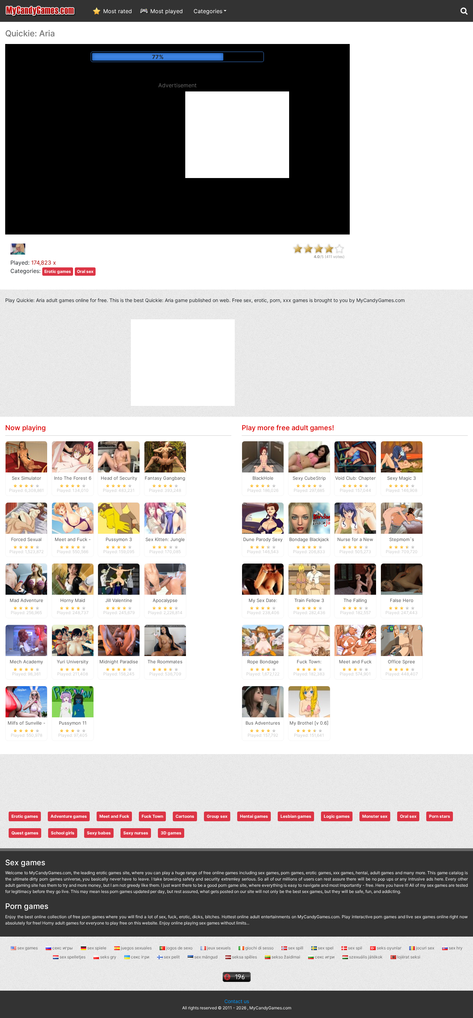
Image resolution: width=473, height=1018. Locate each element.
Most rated (117, 11)
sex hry (455, 947)
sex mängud (205, 956)
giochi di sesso (259, 947)
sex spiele (96, 947)
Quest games (24, 832)
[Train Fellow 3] (309, 579)
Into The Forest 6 (72, 478)
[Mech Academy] (26, 640)
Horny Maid (72, 600)
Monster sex (374, 816)
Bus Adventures (263, 723)
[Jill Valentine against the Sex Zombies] (119, 579)
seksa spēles (244, 956)
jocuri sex (425, 947)
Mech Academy (26, 661)
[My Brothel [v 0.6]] (309, 701)
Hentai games (254, 816)
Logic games (337, 816)
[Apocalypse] (165, 579)
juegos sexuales (136, 947)
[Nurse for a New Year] (355, 517)
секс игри (325, 956)
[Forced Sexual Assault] (26, 517)
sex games (27, 947)
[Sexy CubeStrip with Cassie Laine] (309, 456)
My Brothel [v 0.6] (309, 723)
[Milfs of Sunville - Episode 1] (26, 701)
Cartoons (185, 816)
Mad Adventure (26, 600)
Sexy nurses (135, 832)
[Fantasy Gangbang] (165, 456)
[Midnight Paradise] (119, 640)
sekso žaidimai (285, 956)
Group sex (217, 816)
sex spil (355, 947)
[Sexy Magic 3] (401, 456)
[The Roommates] (165, 640)
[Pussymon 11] (72, 701)
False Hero (401, 600)
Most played (166, 11)
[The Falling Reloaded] (355, 579)
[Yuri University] (72, 640)
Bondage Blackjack (309, 539)
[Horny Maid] (72, 579)
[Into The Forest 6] (72, 456)
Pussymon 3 (119, 539)
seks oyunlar (389, 947)
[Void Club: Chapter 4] (355, 456)
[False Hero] (401, 579)
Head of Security (119, 478)
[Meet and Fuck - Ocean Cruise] (72, 517)
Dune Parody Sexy (263, 539)
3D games (171, 832)
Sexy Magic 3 (401, 478)
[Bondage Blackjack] (309, 517)
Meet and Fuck (114, 816)
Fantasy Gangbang (165, 478)
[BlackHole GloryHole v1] (263, 456)
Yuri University (72, 661)
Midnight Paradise (118, 661)
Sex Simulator (26, 478)
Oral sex (85, 271)
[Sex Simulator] (26, 456)
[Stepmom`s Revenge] (401, 517)
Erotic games (57, 271)
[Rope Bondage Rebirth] (263, 640)
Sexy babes (99, 832)
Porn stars (439, 816)
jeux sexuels (219, 947)
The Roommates (165, 661)
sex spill (295, 947)
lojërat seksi (408, 956)
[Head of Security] (119, 456)
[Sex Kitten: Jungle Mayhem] (165, 517)
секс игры (62, 947)
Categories (208, 11)
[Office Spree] (401, 640)
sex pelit (172, 956)
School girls (62, 832)
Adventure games (69, 816)
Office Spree (401, 661)
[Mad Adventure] (26, 579)
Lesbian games (295, 816)
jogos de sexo (179, 947)
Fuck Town (152, 816)
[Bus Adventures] (263, 701)
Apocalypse (165, 600)
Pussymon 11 (73, 723)
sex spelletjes (73, 956)
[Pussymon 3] (119, 517)
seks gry (108, 956)
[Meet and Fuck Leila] (355, 640)
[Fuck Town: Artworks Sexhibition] (309, 640)
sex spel (325, 947)
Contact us (236, 1001)
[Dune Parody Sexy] (263, 517)
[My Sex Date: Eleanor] (263, 579)
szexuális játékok (366, 956)
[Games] (40, 11)
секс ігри (140, 956)
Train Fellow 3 (309, 600)
